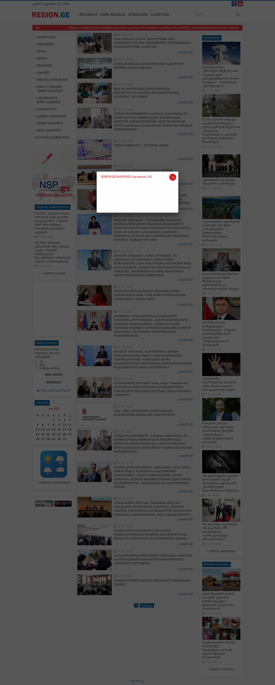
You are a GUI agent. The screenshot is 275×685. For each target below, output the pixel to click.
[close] (172, 177)
